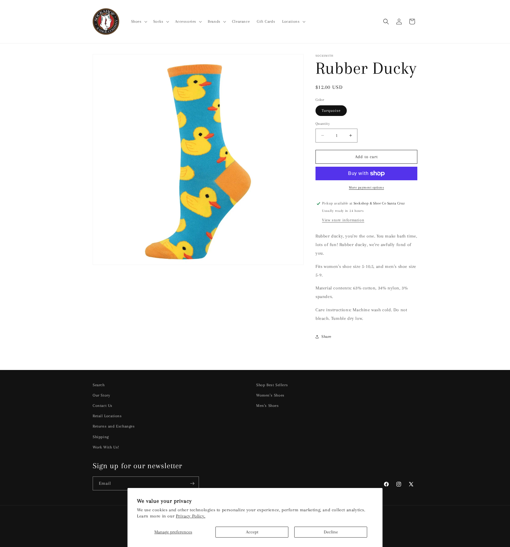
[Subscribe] (192, 483)
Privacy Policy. (190, 516)
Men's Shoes (267, 405)
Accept (252, 532)
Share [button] (326, 336)
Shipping (101, 437)
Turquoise (331, 110)
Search (99, 385)
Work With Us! (106, 447)
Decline (331, 532)
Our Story (101, 395)
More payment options (366, 187)
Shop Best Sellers (272, 385)
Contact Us (102, 405)
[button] (139, 21)
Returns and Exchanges (114, 426)
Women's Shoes (270, 395)
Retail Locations (107, 416)
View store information (343, 220)
